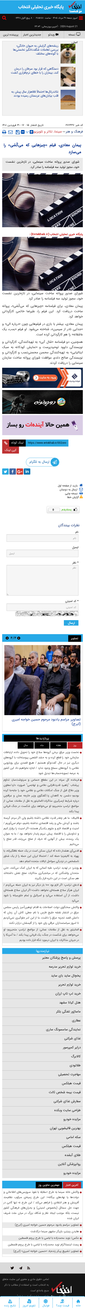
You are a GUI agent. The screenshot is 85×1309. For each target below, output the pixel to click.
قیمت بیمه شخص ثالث (65, 1092)
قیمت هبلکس (71, 1083)
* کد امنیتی (71, 601)
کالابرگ (76, 1056)
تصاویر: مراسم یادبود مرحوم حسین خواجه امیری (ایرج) (46, 722)
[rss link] (29, 1268)
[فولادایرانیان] (42, 378)
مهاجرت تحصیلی (69, 1074)
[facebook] (12, 471)
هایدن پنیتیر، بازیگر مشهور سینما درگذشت (55, 1231)
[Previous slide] (18, 638)
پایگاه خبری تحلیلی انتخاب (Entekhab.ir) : (56, 234)
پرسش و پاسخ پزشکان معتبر (61, 957)
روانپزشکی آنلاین (69, 1164)
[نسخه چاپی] (4, 131)
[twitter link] (12, 1268)
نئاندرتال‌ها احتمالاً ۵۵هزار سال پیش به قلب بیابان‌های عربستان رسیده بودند (34, 94)
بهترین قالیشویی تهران (65, 1128)
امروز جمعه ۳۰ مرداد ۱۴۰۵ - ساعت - (55, 18)
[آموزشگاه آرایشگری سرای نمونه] (42, 425)
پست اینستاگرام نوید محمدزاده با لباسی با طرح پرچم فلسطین (43, 1244)
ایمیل (75, 547)
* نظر (75, 562)
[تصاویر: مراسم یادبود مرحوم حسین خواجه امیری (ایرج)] (42, 680)
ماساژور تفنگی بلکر (68, 1011)
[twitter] (5, 471)
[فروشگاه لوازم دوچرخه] (42, 402)
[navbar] (81, 18)
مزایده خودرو (72, 1119)
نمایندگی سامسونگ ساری (63, 1029)
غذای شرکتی (72, 1038)
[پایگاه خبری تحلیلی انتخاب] (75, 6)
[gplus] (20, 471)
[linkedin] (27, 471)
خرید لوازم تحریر (69, 984)
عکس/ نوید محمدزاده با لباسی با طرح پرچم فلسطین (49, 1238)
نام (76, 532)
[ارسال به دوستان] (10, 131)
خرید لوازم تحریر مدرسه (65, 966)
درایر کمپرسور (72, 1047)
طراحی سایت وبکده (67, 1110)
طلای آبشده (73, 1155)
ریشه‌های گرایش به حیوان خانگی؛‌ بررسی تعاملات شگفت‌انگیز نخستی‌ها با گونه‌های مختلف (35, 50)
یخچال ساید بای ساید (66, 975)
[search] (4, 18)
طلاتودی (75, 1065)
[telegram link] (21, 1268)
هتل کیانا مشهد (70, 1002)
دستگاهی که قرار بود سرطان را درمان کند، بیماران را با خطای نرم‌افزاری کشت (34, 71)
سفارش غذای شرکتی (67, 1101)
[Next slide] (7, 638)
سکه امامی (73, 1137)
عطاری (76, 1020)
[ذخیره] (18, 132)
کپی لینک (10, 450)
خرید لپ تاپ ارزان (68, 993)
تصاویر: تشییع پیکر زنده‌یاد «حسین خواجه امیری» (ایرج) (46, 1251)
